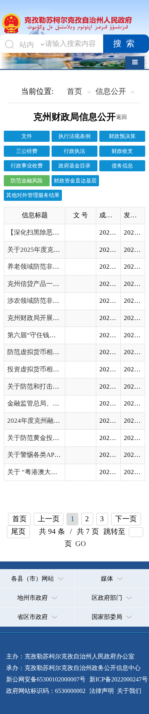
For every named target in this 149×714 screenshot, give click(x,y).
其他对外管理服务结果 (33, 195)
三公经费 (26, 151)
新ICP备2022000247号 (118, 679)
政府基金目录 (74, 165)
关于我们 (128, 691)
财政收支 (122, 151)
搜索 (126, 43)
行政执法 (74, 151)
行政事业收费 (27, 165)
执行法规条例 (74, 136)
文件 (26, 136)
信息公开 (111, 91)
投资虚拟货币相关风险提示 (46, 369)
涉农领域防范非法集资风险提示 (52, 300)
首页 (74, 91)
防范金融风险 (27, 180)
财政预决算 (122, 136)
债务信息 (122, 165)
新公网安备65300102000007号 (46, 679)
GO (80, 544)
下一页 (126, 519)
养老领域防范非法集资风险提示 (52, 266)
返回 (121, 117)
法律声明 (101, 691)
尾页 (18, 531)
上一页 (49, 519)
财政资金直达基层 (75, 180)
